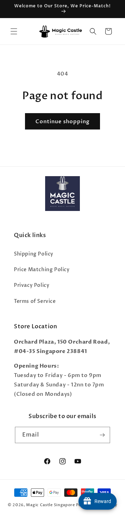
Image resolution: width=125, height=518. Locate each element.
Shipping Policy (33, 254)
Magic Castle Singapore (50, 505)
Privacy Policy (31, 285)
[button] (14, 31)
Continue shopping (62, 121)
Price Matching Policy (42, 269)
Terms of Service (35, 301)
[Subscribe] (102, 435)
